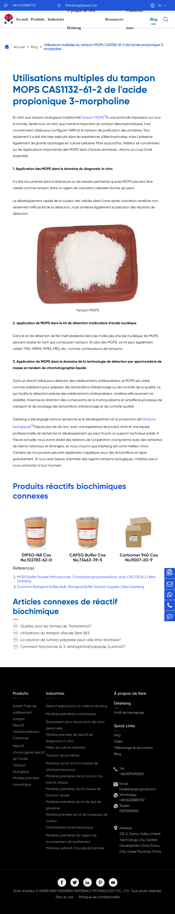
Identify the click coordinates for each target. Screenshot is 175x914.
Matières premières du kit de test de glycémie (73, 805)
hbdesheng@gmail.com (137, 789)
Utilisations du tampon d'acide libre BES (55, 633)
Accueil (22, 19)
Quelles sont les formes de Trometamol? (55, 626)
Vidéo (118, 741)
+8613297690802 (131, 774)
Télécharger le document (133, 748)
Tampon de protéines (62, 755)
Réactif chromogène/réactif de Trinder (26, 752)
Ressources (114, 19)
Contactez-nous (135, 19)
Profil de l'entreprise (129, 713)
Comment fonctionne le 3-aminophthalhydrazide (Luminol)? (72, 646)
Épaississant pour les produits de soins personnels (75, 725)
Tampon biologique (21, 768)
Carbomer (21, 738)
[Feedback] (169, 616)
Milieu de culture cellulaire (65, 747)
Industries (56, 19)
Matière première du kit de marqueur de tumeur (76, 817)
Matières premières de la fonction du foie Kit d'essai (74, 779)
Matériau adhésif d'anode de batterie (75, 848)
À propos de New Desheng (81, 19)
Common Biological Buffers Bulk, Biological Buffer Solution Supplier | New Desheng (80, 587)
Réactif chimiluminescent (26, 728)
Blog (153, 19)
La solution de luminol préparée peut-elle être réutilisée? (70, 639)
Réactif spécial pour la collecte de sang (76, 706)
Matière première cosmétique (26, 781)
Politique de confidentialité (99, 897)
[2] (32, 425)
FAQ (117, 735)
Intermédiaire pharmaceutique (69, 827)
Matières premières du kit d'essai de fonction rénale (73, 792)
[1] (105, 116)
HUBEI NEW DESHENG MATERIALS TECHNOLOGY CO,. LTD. (84, 891)
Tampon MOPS (92, 117)
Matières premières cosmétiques (71, 714)
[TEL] (169, 605)
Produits (38, 19)
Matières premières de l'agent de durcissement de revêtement (71, 838)
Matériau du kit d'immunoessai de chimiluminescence (72, 766)
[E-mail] (169, 584)
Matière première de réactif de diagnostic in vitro (69, 738)
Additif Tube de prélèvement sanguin (24, 712)
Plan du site (64, 897)
